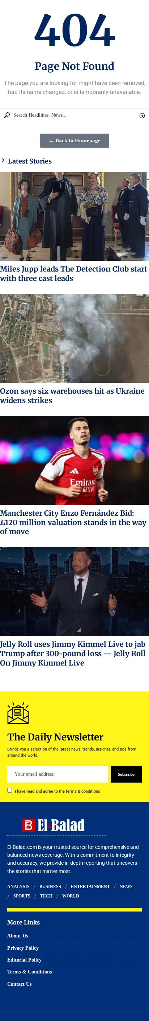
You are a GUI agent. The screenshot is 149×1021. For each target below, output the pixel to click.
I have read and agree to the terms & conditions (57, 791)
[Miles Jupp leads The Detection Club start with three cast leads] (74, 216)
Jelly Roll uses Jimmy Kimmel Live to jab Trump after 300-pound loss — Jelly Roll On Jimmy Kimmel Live (73, 653)
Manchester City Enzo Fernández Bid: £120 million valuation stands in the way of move (73, 522)
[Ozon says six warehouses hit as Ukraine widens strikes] (74, 338)
